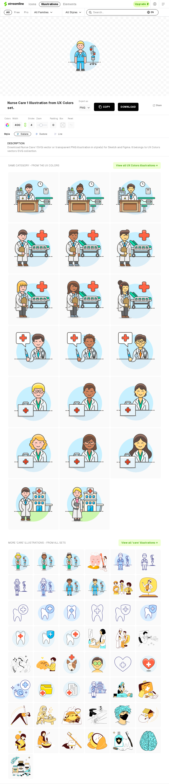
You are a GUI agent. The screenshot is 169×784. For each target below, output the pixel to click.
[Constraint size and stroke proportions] (25, 122)
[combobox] (116, 12)
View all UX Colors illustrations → (137, 165)
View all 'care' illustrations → (139, 542)
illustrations (49, 4)
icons (32, 4)
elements (69, 4)
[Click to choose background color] (63, 125)
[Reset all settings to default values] (71, 125)
